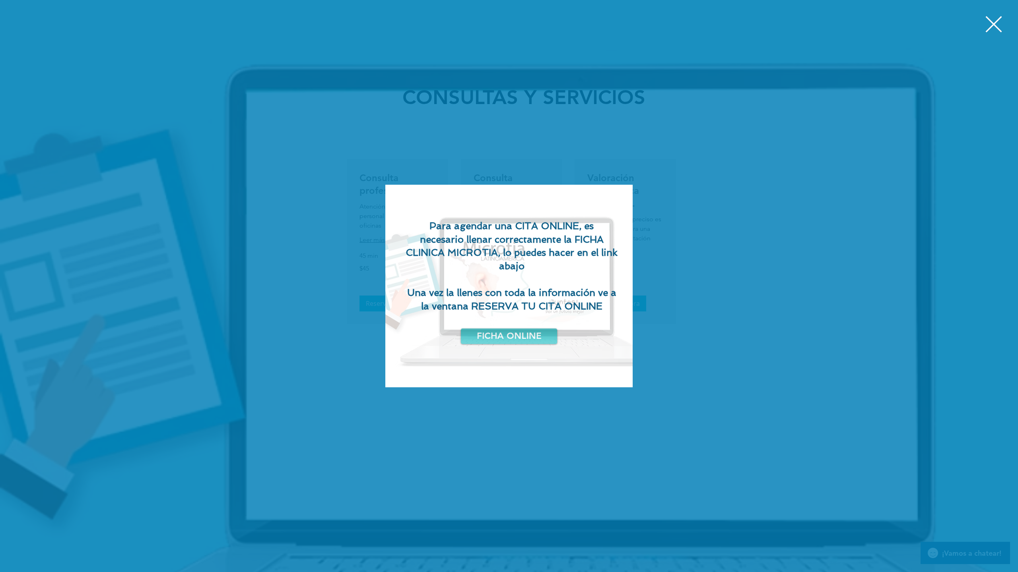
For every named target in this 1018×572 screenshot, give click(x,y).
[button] (993, 24)
